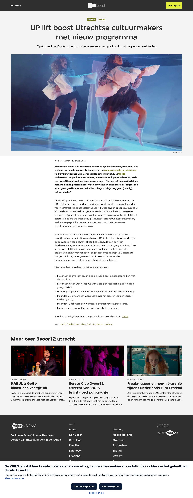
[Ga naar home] (96, 5)
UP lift (121, 173)
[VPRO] (167, 433)
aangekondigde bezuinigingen (120, 170)
